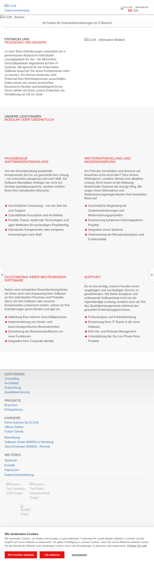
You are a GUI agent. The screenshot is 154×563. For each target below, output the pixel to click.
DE (130, 10)
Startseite (11, 460)
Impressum (12, 470)
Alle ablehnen (52, 555)
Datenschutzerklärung (19, 474)
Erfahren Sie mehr (137, 545)
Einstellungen (79, 555)
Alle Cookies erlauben (21, 554)
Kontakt (10, 465)
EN (136, 10)
